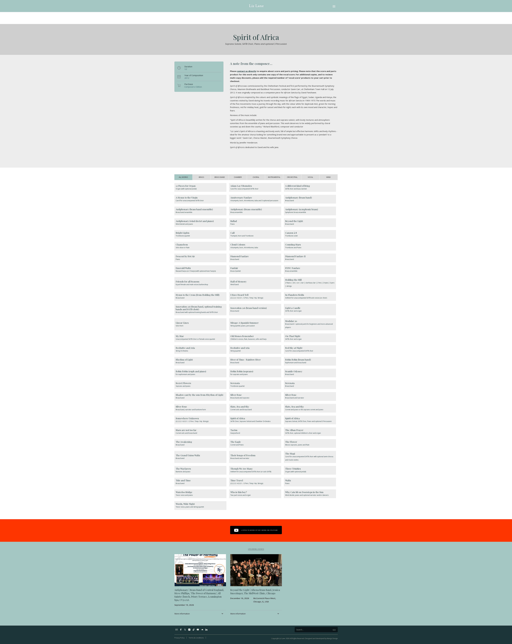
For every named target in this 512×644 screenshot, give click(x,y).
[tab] (183, 177)
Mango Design (332, 638)
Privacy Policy (179, 638)
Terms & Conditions (196, 638)
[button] (334, 6)
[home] (256, 6)
